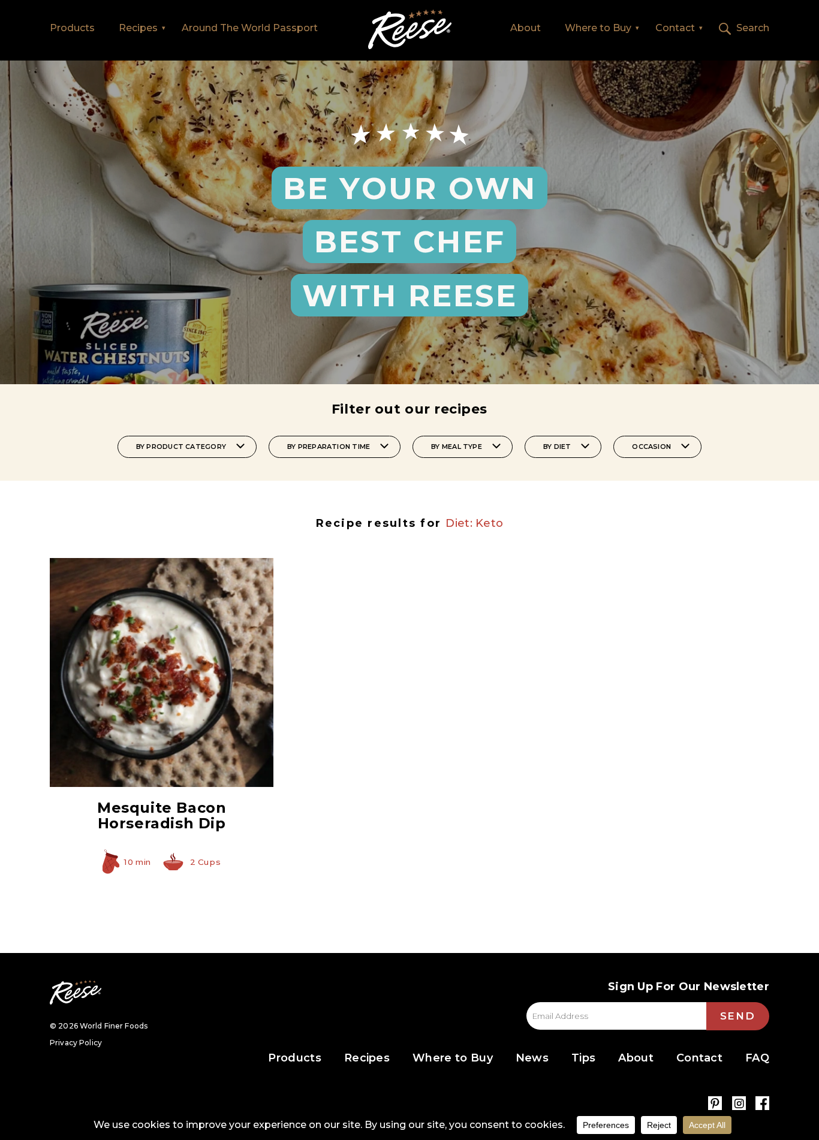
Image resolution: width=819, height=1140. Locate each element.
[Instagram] (739, 1103)
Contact (675, 28)
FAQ (757, 1057)
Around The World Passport (250, 28)
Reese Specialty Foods (75, 992)
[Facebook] (762, 1103)
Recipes (138, 28)
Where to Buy (598, 28)
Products (72, 28)
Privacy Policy (76, 1042)
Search (752, 28)
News (532, 1057)
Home (409, 30)
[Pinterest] (715, 1103)
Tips (583, 1057)
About (525, 28)
